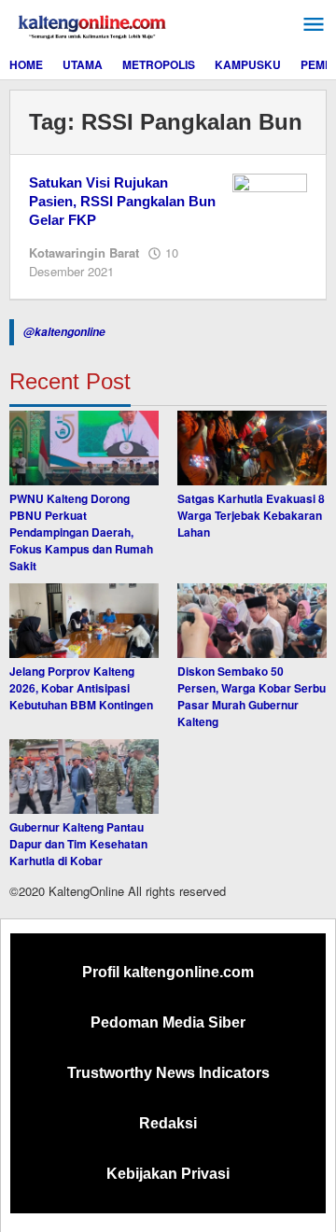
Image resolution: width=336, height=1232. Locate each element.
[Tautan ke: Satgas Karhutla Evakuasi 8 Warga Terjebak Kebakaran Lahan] (252, 448)
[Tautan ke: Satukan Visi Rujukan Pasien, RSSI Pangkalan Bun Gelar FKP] (269, 199)
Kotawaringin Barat (84, 252)
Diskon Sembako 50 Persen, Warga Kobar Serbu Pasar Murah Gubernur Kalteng (251, 696)
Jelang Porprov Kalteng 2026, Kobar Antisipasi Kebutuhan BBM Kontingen (81, 688)
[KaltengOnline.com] (93, 24)
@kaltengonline (64, 332)
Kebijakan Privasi (168, 1174)
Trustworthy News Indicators (168, 1073)
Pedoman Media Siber (168, 1022)
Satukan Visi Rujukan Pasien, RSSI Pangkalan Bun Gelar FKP (122, 201)
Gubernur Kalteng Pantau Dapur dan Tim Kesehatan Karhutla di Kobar (78, 844)
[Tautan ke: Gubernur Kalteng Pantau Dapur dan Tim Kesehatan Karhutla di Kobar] (84, 776)
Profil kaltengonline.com (168, 972)
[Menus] (314, 25)
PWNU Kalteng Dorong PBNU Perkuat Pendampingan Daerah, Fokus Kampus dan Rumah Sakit (81, 532)
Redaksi (168, 1123)
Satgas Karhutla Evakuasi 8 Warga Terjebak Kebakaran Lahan (251, 515)
